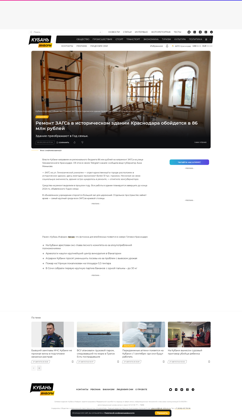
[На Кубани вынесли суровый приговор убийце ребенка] (189, 334)
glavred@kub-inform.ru (161, 408)
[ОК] (206, 32)
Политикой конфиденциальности (119, 413)
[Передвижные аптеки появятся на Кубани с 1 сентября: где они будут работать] (143, 334)
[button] (162, 413)
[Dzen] (200, 32)
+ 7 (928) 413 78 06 (182, 408)
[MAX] (189, 32)
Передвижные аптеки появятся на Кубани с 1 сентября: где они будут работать (142, 353)
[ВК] (195, 32)
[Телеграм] (211, 32)
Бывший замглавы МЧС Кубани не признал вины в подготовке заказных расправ (51, 353)
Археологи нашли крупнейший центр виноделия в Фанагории (83, 253)
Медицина (129, 346)
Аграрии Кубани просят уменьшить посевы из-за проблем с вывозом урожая (91, 258)
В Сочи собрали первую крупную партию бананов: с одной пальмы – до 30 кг (91, 268)
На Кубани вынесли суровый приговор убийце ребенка (185, 352)
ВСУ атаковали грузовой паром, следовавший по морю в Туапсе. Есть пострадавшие (96, 353)
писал (71, 237)
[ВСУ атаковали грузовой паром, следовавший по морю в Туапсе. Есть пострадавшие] (98, 334)
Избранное (156, 46)
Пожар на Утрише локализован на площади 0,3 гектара (78, 263)
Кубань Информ (43, 111)
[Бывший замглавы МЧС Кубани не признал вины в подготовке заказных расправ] (52, 334)
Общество (57, 111)
